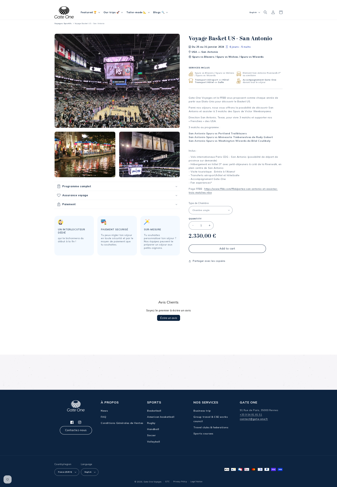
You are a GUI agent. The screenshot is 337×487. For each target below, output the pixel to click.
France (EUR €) (65, 472)
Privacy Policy (180, 481)
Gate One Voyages (153, 481)
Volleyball (153, 441)
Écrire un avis (168, 318)
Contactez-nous (76, 430)
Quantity (195, 218)
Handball (153, 429)
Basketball (154, 410)
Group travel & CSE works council (210, 419)
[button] (90, 12)
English (88, 472)
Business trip (202, 410)
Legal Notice (196, 481)
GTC (167, 481)
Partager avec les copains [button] (209, 260)
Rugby (151, 423)
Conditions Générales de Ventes (122, 423)
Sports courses (203, 433)
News (104, 410)
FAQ (103, 416)
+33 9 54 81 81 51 (251, 414)
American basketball (160, 416)
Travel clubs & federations (210, 427)
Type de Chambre (199, 203)
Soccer (151, 435)
